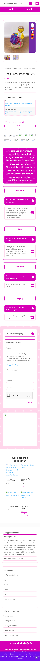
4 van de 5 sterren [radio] (15, 365)
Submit (30, 402)
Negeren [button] (20, 658)
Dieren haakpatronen (15, 68)
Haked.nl (24, 112)
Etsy (20, 112)
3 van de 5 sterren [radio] (13, 365)
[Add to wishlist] (9, 486)
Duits (18, 104)
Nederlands (28, 104)
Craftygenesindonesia (11, 112)
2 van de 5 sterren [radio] (10, 365)
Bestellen (20, 126)
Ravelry (7, 114)
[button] (32, 25)
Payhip (30, 112)
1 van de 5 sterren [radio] (7, 365)
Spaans (7, 106)
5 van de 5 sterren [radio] (18, 365)
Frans (22, 104)
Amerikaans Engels (11, 104)
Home (6, 68)
